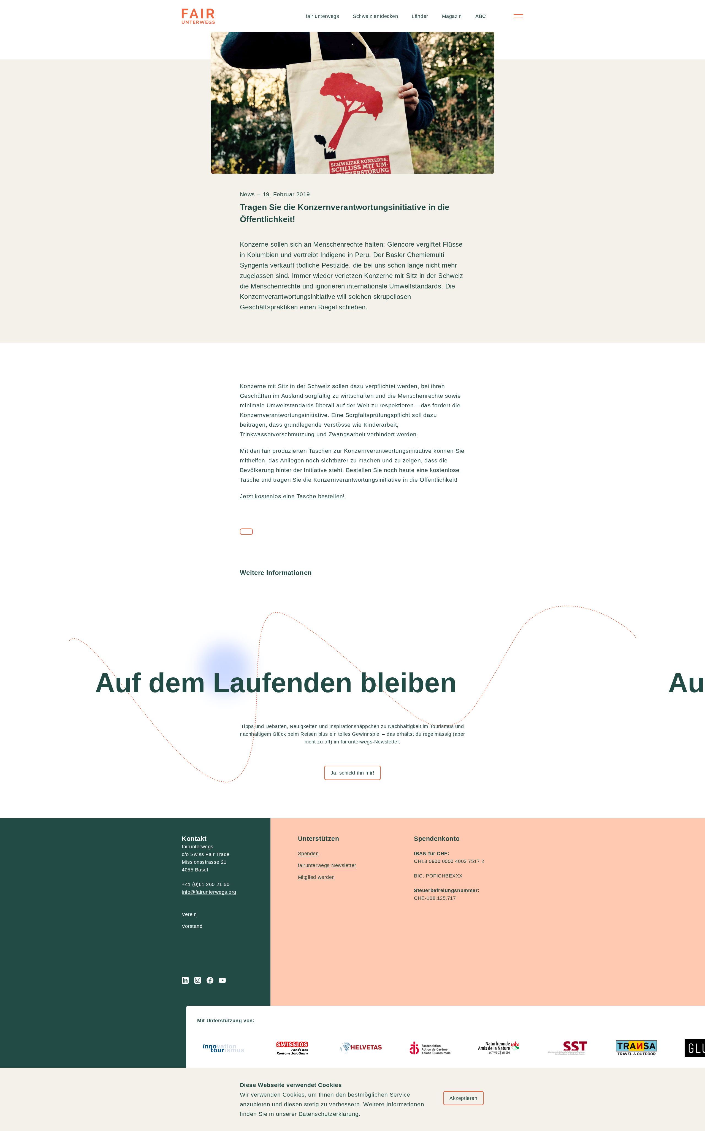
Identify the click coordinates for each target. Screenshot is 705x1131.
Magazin (452, 16)
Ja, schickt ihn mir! (353, 773)
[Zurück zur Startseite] (198, 16)
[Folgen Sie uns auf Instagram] (197, 980)
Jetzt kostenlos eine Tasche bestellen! (292, 496)
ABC (480, 16)
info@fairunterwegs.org (209, 892)
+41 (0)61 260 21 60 (205, 884)
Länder (420, 16)
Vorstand (192, 926)
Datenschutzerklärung (329, 1114)
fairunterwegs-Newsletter (327, 865)
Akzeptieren (463, 1098)
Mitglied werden (316, 877)
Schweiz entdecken (375, 16)
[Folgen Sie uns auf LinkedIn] (185, 980)
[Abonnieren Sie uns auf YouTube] (222, 980)
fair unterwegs (322, 16)
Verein (189, 914)
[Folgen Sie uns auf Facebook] (210, 980)
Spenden (308, 853)
